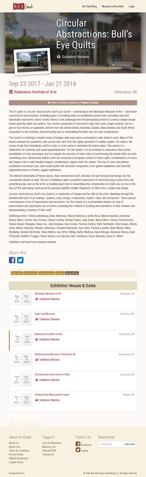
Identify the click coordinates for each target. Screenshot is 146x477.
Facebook (85, 445)
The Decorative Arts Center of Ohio (52, 374)
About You (14, 446)
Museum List (49, 446)
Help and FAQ (49, 450)
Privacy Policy (16, 454)
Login (131, 6)
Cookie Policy (16, 462)
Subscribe (130, 444)
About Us (14, 443)
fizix (22, 473)
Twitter (84, 450)
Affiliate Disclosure (18, 458)
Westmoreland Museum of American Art (55, 354)
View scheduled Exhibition (74, 102)
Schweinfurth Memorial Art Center (52, 394)
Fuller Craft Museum (45, 313)
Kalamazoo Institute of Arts (49, 334)
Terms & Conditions (19, 450)
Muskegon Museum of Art (48, 293)
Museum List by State (113, 6)
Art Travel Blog (89, 6)
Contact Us (48, 454)
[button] (121, 65)
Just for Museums (51, 443)
